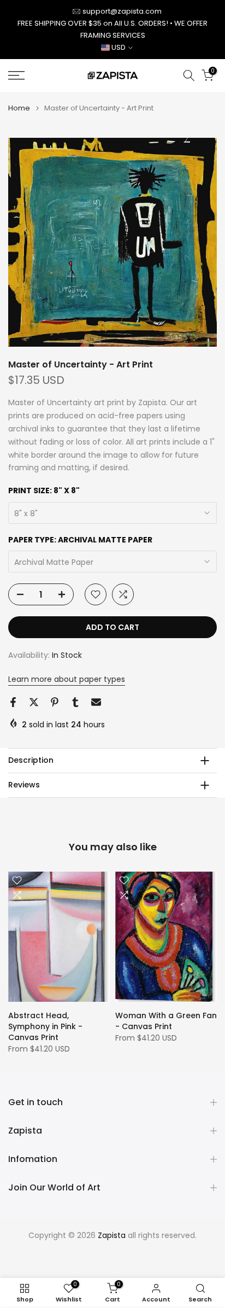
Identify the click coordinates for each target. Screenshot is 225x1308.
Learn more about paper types (66, 679)
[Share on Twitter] (34, 702)
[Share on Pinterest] (55, 702)
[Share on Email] (96, 702)
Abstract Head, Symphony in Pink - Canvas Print (45, 1025)
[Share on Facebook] (13, 702)
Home (19, 108)
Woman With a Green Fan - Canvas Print (166, 1020)
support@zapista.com (122, 11)
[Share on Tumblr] (75, 702)
